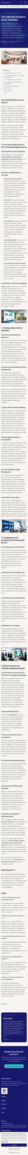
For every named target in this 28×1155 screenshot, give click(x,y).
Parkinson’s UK (5, 286)
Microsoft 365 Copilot (7, 821)
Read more (6, 1039)
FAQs (5, 92)
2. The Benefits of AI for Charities (12, 79)
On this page (6, 70)
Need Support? (7, 90)
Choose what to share (14, 1152)
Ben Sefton (4, 41)
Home (2, 6)
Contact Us (9, 887)
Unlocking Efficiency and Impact (12, 73)
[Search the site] (21, 2)
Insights (7, 6)
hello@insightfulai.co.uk (7, 1123)
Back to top (4, 1004)
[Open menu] (25, 2)
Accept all (14, 1145)
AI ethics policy (12, 714)
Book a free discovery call (14, 1066)
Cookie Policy (4, 1141)
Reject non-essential (14, 1148)
